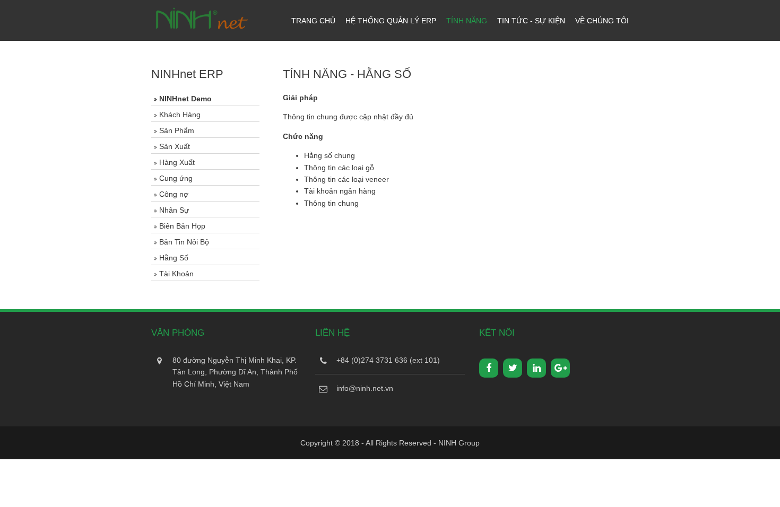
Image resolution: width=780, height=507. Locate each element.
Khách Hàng (180, 114)
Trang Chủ (313, 20)
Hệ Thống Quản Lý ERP (390, 20)
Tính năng (466, 20)
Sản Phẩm (176, 130)
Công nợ (173, 194)
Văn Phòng (177, 333)
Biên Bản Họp (182, 226)
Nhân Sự (174, 210)
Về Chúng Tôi (602, 20)
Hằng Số (173, 258)
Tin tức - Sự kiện (531, 20)
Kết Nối (497, 333)
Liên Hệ (332, 333)
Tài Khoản (176, 273)
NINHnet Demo (185, 98)
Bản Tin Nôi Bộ (184, 242)
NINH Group (459, 443)
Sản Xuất (174, 146)
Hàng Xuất (177, 162)
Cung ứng (176, 178)
